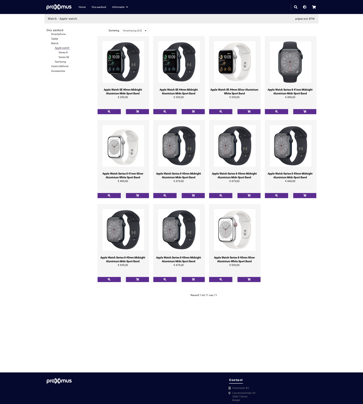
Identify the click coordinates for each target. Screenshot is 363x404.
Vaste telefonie (59, 66)
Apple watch (68, 18)
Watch (52, 18)
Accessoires (58, 70)
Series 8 (63, 52)
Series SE (64, 57)
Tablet (54, 38)
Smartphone (58, 34)
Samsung (60, 61)
